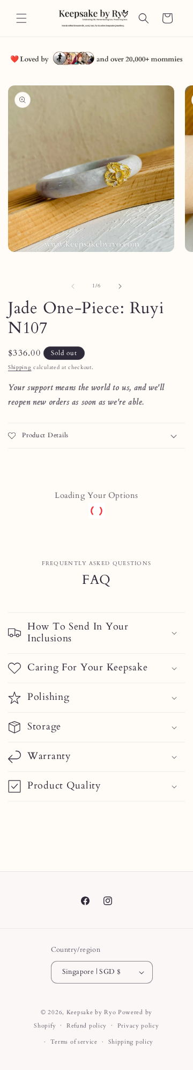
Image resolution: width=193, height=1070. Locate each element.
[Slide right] (120, 286)
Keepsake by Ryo (91, 1012)
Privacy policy (138, 1026)
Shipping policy (131, 1042)
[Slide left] (73, 286)
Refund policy (86, 1026)
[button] (21, 18)
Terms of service (74, 1042)
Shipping (20, 367)
